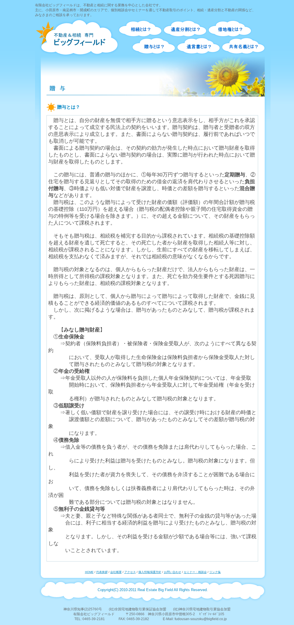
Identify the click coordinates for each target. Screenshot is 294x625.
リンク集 (215, 572)
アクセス (130, 572)
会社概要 (116, 572)
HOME (89, 572)
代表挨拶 (102, 572)
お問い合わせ (172, 572)
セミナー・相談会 (195, 572)
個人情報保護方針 (149, 572)
